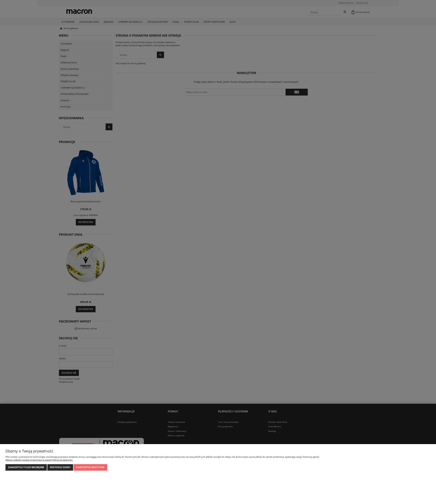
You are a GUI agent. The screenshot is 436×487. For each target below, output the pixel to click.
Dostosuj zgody (60, 467)
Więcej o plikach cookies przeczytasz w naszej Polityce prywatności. (39, 459)
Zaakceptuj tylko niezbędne (26, 467)
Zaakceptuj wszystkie (90, 467)
